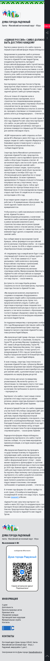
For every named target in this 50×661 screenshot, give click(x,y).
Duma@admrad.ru (35, 652)
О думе (5, 605)
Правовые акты (8, 612)
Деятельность (7, 607)
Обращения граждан (10, 615)
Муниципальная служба (11, 620)
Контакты (6, 622)
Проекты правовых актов (12, 610)
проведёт (15, 497)
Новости (47, 26)
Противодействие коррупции (13, 617)
